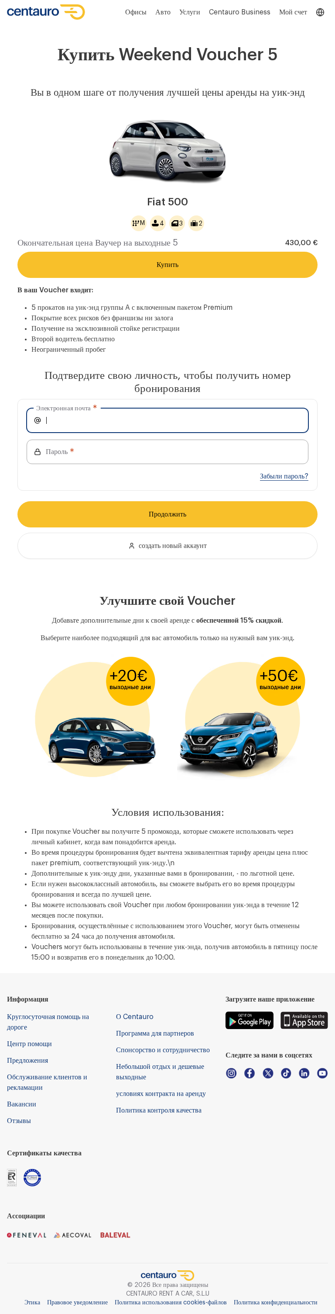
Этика (32, 1303)
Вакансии (21, 1104)
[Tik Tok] (286, 1073)
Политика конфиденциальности (276, 1303)
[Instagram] (231, 1073)
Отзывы (19, 1120)
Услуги (189, 12)
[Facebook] (249, 1073)
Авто (163, 12)
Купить (167, 264)
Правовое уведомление (77, 1303)
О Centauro (135, 1016)
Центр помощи (29, 1043)
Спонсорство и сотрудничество (163, 1050)
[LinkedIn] (304, 1073)
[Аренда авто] (46, 12)
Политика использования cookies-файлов (171, 1303)
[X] (267, 1073)
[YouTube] (322, 1073)
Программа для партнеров (155, 1033)
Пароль (57, 451)
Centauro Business (239, 12)
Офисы (136, 12)
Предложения (27, 1060)
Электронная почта (63, 408)
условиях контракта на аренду (161, 1093)
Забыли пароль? (284, 476)
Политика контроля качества (159, 1110)
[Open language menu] (320, 12)
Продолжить (167, 514)
